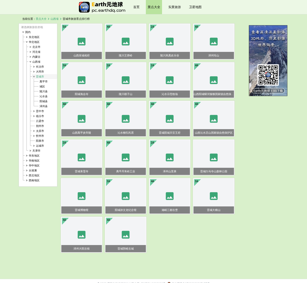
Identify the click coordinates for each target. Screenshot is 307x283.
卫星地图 (195, 7)
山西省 (55, 18)
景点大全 (154, 7)
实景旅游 (174, 7)
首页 (136, 7)
